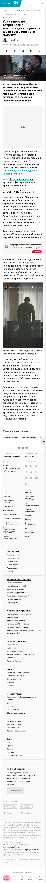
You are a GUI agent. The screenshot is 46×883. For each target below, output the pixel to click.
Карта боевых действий (16, 586)
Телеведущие (8, 510)
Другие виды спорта (15, 756)
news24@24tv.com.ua (11, 456)
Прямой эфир (12, 561)
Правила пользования (11, 518)
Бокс (19, 10)
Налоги (10, 658)
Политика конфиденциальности (11, 523)
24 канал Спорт (9, 10)
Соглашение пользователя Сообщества (30, 498)
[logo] (16, 3)
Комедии (10, 682)
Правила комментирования (32, 504)
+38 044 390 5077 (31, 456)
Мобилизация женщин (16, 621)
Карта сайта (29, 533)
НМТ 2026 (10, 706)
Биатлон (10, 752)
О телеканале (8, 506)
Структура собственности (30, 524)
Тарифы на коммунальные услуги (20, 654)
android (10, 806)
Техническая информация (30, 510)
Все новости (13, 552)
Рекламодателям (9, 514)
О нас (5, 493)
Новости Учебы (14, 694)
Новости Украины (14, 558)
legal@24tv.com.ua (32, 850)
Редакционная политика (8, 501)
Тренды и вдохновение (16, 731)
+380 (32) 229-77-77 (17, 847)
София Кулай (13, 40)
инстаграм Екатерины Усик (25, 44)
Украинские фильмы (15, 676)
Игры (27, 537)
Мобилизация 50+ (14, 617)
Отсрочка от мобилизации (17, 627)
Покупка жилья (13, 728)
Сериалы (10, 686)
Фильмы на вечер (14, 679)
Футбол (10, 746)
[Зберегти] (39, 51)
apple (27, 806)
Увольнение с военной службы (19, 614)
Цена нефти (12, 645)
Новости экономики (16, 641)
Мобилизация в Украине (18, 611)
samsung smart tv (27, 813)
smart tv (10, 813)
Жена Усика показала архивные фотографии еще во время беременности (20, 182)
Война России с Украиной (19, 579)
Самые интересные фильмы (18, 672)
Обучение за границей (16, 713)
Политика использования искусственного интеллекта (9, 530)
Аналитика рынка (14, 724)
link (26, 466)
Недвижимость (14, 721)
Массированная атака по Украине (20, 596)
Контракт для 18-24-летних (18, 624)
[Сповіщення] (43, 3)
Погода (10, 571)
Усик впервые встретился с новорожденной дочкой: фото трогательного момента (33, 10)
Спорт (10, 739)
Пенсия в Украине (14, 661)
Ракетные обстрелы (15, 583)
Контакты (28, 515)
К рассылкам (15, 790)
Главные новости (14, 555)
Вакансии (28, 519)
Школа (9, 703)
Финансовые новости (15, 651)
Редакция (6, 497)
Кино (9, 669)
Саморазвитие (13, 710)
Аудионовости (12, 568)
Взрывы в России (14, 599)
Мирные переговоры (15, 589)
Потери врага (12, 603)
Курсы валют (12, 648)
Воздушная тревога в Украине (19, 593)
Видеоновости (13, 565)
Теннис (10, 749)
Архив (27, 529)
